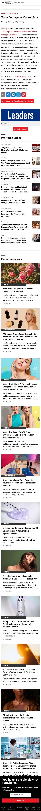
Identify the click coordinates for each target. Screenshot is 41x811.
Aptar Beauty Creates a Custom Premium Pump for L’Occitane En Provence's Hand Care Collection (14, 227)
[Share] (8, 94)
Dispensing (4, 222)
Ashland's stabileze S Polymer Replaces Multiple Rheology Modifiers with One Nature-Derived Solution (20, 387)
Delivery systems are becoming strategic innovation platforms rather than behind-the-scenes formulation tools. (20, 775)
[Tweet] (18, 94)
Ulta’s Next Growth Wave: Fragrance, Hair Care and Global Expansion (14, 213)
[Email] (3, 94)
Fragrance (6, 759)
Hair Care (4, 158)
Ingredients (13, 13)
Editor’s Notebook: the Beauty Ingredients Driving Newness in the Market (18, 718)
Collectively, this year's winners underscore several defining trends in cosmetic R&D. (19, 540)
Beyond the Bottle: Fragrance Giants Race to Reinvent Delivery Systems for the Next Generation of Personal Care (19, 766)
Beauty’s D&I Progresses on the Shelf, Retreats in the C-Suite (14, 201)
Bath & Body (4, 184)
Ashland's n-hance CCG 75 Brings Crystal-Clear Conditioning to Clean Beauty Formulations (18, 435)
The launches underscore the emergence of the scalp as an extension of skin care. (20, 680)
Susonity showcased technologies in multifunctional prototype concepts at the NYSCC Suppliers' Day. (19, 492)
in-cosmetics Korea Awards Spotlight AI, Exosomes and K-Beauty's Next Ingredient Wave (20, 531)
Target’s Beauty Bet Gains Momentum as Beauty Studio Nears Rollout (15, 150)
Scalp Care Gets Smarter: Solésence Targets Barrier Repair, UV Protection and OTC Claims (19, 672)
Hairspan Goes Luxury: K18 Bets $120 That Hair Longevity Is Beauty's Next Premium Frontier (19, 624)
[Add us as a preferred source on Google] (23, 94)
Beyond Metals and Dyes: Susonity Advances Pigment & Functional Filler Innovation (19, 483)
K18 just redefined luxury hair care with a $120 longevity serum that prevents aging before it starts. (20, 633)
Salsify (4, 28)
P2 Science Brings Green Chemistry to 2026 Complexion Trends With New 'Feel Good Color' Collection (20, 336)
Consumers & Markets (7, 171)
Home (3, 13)
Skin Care (6, 284)
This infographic (22, 76)
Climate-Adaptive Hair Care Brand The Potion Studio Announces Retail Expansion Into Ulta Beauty (15, 163)
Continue (20, 800)
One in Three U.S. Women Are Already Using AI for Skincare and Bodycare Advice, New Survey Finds (15, 176)
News (3, 235)
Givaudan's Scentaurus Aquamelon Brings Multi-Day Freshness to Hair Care (20, 577)
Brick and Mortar (6, 145)
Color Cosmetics (9, 330)
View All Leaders (20, 129)
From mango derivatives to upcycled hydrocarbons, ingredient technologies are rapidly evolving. (19, 727)
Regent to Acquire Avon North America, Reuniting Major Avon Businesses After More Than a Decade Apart (13, 240)
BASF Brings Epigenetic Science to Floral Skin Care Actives (18, 290)
